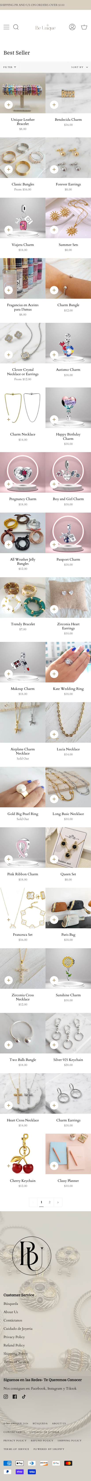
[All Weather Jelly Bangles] (23, 533)
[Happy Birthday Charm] (68, 407)
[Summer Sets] (68, 218)
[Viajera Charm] (23, 218)
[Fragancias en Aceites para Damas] (23, 278)
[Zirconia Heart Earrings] (68, 597)
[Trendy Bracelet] (23, 597)
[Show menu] (7, 27)
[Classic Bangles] (23, 157)
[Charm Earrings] (68, 1093)
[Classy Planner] (68, 1154)
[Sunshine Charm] (68, 968)
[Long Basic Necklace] (68, 787)
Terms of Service (16, 1362)
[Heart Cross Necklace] (23, 1093)
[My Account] (72, 27)
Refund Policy (14, 1345)
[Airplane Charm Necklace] (23, 722)
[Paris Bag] (68, 908)
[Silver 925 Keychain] (68, 1033)
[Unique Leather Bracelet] (23, 93)
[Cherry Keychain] (23, 1154)
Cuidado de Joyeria (18, 1328)
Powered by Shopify (49, 1449)
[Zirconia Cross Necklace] (23, 968)
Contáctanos (13, 1320)
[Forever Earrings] (68, 157)
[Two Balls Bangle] (23, 1033)
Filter (8, 67)
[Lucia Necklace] (68, 722)
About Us (11, 1312)
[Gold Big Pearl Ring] (23, 787)
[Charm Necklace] (23, 407)
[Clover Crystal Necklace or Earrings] (23, 343)
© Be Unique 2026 (16, 1423)
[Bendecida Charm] (68, 93)
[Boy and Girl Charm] (68, 472)
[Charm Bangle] (68, 278)
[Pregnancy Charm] (23, 472)
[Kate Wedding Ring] (68, 662)
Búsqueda (11, 1303)
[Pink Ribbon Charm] (23, 847)
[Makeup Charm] (23, 662)
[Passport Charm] (68, 533)
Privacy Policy (14, 1337)
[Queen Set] (68, 847)
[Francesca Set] (23, 908)
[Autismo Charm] (68, 343)
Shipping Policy (16, 1353)
